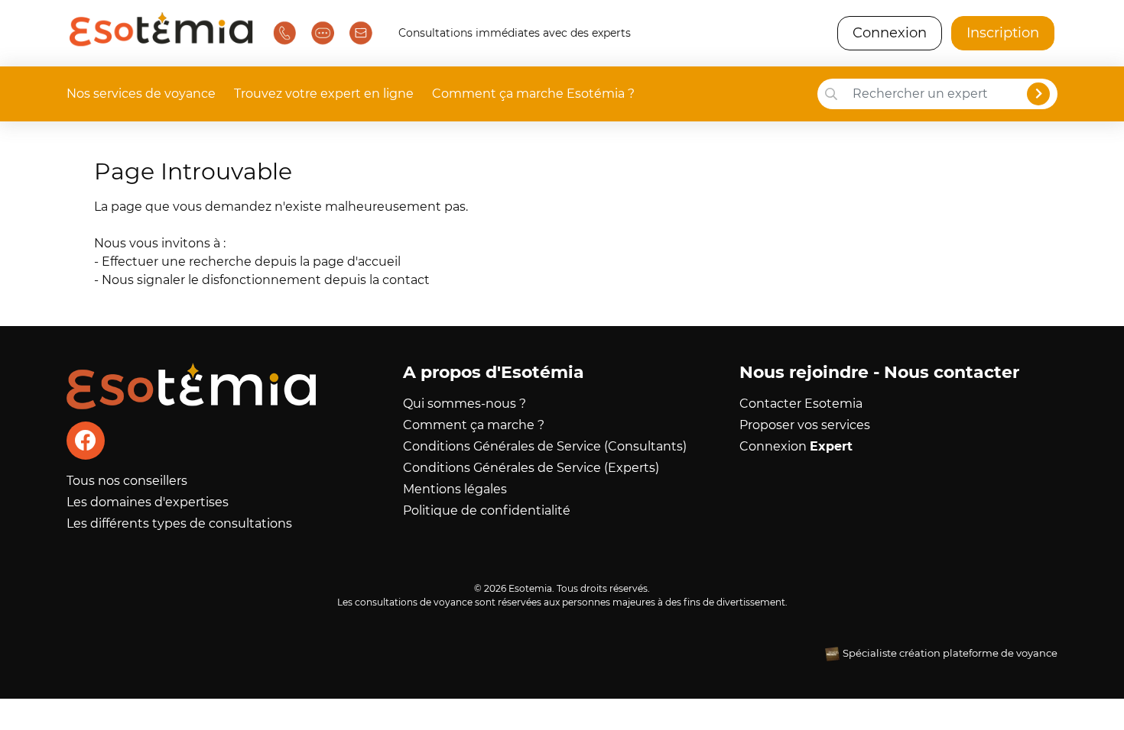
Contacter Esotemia (800, 403)
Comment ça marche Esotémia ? (533, 93)
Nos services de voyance (141, 93)
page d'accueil (357, 261)
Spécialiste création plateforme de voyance (950, 653)
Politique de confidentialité (486, 510)
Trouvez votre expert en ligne (324, 93)
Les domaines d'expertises (148, 502)
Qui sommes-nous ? (464, 403)
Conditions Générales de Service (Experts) (531, 467)
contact (406, 280)
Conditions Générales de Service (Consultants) (545, 446)
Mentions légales (455, 489)
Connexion (890, 32)
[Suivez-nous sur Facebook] (86, 441)
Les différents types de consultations (179, 523)
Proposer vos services (804, 425)
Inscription (1002, 32)
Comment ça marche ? (473, 425)
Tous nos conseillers (127, 480)
